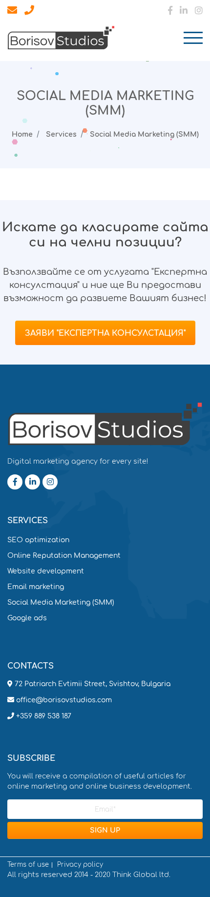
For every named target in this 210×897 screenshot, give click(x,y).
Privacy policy (80, 865)
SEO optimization (38, 540)
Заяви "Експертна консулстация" (105, 333)
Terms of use (28, 865)
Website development (45, 571)
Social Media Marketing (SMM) (60, 602)
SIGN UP (105, 830)
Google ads (27, 618)
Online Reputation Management (64, 555)
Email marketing (35, 587)
